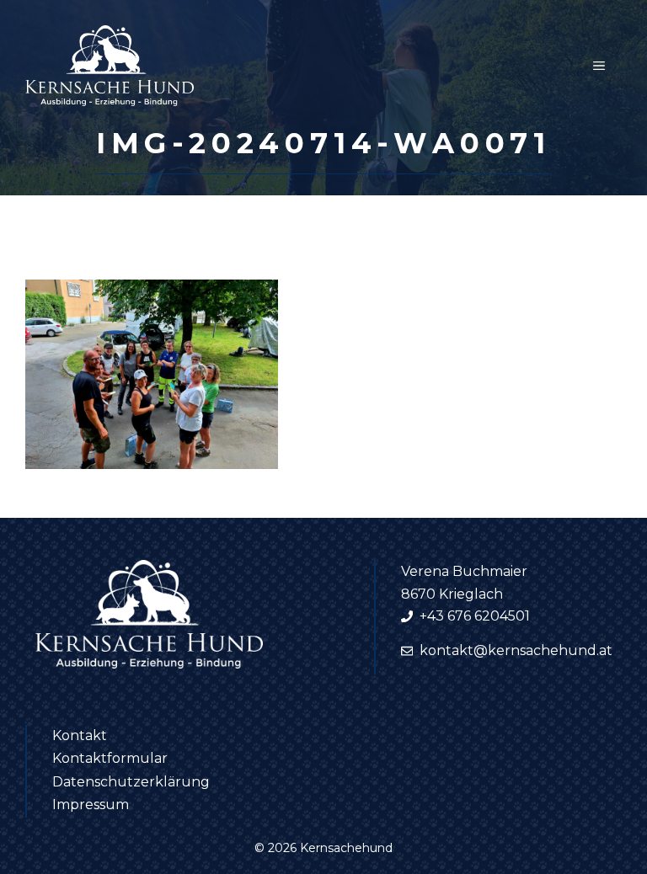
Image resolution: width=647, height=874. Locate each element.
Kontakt (79, 735)
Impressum (90, 805)
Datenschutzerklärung (131, 782)
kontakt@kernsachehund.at (516, 650)
